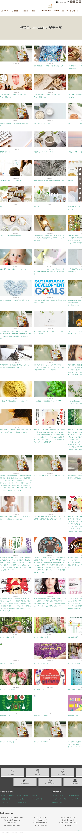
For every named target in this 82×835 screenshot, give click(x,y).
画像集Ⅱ (2, 207)
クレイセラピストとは (22, 795)
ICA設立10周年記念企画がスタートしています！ (14, 401)
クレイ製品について (40, 820)
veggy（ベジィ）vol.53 (75, 689)
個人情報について (68, 820)
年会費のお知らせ (21, 802)
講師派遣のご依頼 (57, 802)
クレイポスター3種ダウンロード (43, 123)
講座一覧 (34, 795)
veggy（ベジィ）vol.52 (41, 715)
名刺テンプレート (5, 152)
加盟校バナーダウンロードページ (44, 152)
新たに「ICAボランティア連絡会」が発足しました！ (15, 300)
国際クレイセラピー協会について (12, 817)
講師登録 (37, 774)
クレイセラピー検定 (50, 783)
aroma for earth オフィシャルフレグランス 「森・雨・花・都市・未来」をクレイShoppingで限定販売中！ (49, 271)
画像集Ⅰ (70, 180)
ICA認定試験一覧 (5, 799)
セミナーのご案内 (40, 817)
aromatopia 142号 (5, 715)
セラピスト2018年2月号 (41, 663)
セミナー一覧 (4, 802)
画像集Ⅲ (36, 207)
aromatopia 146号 (73, 637)
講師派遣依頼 (25, 783)
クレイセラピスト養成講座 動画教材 (10, 235)
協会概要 (68, 825)
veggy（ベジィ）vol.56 (7, 663)
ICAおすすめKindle (73, 795)
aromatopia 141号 (73, 715)
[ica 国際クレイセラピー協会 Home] (50, 8)
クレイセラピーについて (7, 795)
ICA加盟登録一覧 (37, 799)
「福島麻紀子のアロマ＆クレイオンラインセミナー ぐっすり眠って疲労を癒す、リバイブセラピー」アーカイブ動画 (49, 238)
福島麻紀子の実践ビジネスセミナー (10, 180)
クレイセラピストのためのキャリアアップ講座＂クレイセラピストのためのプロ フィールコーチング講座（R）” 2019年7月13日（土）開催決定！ (49, 367)
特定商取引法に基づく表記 (68, 823)
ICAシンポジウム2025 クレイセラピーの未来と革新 (49, 180)
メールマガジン (12, 774)
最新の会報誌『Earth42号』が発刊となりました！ (48, 66)
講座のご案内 (12, 823)
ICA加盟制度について (22, 799)
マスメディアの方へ (62, 774)
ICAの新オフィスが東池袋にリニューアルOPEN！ (48, 401)
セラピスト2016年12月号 (41, 742)
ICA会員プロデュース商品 (59, 799)
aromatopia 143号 (39, 689)
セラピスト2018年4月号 (41, 637)
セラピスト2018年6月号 (7, 637)
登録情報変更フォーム (68, 817)
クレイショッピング (57, 795)
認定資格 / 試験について (12, 825)
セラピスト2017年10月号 (7, 689)
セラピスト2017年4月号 (7, 742)
